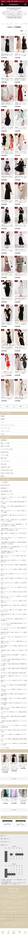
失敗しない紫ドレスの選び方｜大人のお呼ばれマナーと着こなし (14, 579)
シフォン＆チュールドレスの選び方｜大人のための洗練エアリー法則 (14, 744)
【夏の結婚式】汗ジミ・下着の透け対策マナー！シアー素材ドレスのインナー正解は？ (14, 547)
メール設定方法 (4, 482)
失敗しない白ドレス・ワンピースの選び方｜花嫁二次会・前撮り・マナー (14, 556)
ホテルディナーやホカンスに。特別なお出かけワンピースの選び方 (14, 637)
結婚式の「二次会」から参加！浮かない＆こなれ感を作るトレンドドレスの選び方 (14, 520)
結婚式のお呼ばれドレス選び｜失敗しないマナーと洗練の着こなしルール (14, 633)
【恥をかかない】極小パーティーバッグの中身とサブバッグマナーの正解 (14, 538)
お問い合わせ (3, 918)
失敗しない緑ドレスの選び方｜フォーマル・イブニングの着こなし (14, 574)
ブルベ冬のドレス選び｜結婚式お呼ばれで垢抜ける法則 (13, 672)
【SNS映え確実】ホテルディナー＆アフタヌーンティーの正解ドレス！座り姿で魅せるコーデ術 (14, 529)
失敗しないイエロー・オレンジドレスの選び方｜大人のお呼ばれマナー (14, 588)
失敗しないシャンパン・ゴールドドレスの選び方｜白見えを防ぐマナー (14, 601)
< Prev (7, 406)
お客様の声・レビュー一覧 (7, 494)
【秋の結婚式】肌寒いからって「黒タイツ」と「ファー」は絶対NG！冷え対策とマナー (14, 552)
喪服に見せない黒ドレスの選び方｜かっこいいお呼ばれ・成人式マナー (14, 561)
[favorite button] (12, 51)
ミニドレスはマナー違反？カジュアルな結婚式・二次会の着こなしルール (14, 610)
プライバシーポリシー (15, 924)
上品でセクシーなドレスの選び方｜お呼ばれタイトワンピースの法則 (14, 690)
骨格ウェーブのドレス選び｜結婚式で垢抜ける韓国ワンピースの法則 (14, 502)
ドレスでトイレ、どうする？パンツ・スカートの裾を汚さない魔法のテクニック (14, 498)
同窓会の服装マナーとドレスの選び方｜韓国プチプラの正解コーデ (14, 646)
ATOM (15, 925)
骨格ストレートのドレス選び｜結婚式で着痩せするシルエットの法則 (14, 507)
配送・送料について (16, 922)
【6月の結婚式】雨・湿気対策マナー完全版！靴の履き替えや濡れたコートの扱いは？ (13, 543)
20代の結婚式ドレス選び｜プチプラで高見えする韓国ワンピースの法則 (14, 699)
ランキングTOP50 (5, 748)
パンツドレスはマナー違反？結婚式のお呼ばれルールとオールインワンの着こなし (14, 624)
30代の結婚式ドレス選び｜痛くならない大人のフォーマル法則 (14, 516)
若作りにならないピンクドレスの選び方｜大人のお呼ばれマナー (14, 583)
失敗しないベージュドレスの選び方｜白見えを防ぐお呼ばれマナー (14, 592)
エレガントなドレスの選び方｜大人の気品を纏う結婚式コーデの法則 (14, 685)
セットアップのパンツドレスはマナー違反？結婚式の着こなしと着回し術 (14, 628)
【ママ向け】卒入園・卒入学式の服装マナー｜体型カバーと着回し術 (14, 655)
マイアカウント (3, 915)
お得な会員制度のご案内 (6, 491)
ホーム (4, 922)
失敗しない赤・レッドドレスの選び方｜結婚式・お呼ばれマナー (14, 570)
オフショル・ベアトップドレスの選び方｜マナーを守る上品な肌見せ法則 (14, 726)
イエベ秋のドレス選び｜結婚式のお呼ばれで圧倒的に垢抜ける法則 (14, 669)
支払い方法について (9, 922)
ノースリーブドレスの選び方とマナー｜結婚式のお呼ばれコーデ (14, 712)
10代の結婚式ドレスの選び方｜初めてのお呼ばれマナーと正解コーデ (14, 694)
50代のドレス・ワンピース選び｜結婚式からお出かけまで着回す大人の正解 (14, 708)
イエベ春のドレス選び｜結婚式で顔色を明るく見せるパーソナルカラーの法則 (14, 660)
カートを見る (17, 915)
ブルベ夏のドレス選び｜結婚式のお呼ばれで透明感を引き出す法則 (14, 664)
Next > (20, 406)
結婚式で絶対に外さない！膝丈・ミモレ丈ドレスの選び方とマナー (14, 615)
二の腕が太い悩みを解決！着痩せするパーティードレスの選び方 (14, 721)
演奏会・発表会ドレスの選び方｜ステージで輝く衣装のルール (14, 534)
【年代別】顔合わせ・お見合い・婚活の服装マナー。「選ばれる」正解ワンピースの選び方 (14, 525)
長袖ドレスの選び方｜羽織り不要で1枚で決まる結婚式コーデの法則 (13, 717)
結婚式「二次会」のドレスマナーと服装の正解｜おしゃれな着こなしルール (14, 642)
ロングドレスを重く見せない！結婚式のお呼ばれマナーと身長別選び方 (14, 619)
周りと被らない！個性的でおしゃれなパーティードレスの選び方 (14, 676)
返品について (23, 922)
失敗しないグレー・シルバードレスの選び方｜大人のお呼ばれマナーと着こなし (14, 597)
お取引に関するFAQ (5, 485)
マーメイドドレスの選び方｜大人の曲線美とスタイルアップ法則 (14, 735)
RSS (12, 925)
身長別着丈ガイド (5, 488)
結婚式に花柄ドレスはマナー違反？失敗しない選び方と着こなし (14, 606)
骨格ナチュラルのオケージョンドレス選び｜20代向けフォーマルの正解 (14, 511)
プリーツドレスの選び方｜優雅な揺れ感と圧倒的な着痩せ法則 (14, 739)
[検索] (25, 4)
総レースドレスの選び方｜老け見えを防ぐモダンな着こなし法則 (14, 730)
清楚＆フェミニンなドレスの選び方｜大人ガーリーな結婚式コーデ (14, 681)
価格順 (26, 30)
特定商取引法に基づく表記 (6, 924)
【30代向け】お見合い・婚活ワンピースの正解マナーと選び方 (14, 651)
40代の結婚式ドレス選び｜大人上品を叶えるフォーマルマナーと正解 (14, 703)
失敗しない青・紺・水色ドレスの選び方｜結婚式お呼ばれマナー (14, 565)
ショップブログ (23, 924)
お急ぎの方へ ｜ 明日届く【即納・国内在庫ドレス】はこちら (13, 1)
